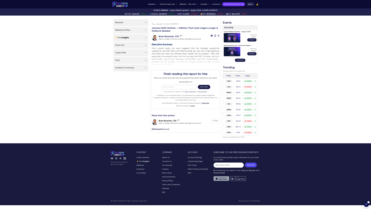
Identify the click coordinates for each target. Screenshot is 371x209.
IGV (229, 87)
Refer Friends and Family (198, 169)
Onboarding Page (195, 161)
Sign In (250, 4)
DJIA (228, 81)
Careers (165, 169)
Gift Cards (192, 165)
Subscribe (205, 103)
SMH (228, 127)
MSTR (229, 98)
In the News (141, 173)
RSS (163, 192)
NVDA (229, 109)
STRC (229, 132)
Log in (192, 106)
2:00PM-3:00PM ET (210, 10)
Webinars (140, 165)
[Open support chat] (366, 204)
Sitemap (165, 188)
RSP (229, 121)
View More (240, 60)
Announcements (168, 177)
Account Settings (195, 157)
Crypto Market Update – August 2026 (185, 10)
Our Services (167, 165)
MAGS (229, 92)
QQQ (229, 115)
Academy (140, 169)
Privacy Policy (202, 91)
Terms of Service (190, 91)
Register (252, 40)
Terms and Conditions (171, 184)
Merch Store (167, 173)
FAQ (189, 173)
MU (229, 104)
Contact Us (166, 161)
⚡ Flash (142, 161)
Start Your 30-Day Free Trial (233, 4)
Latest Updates (142, 157)
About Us (166, 157)
